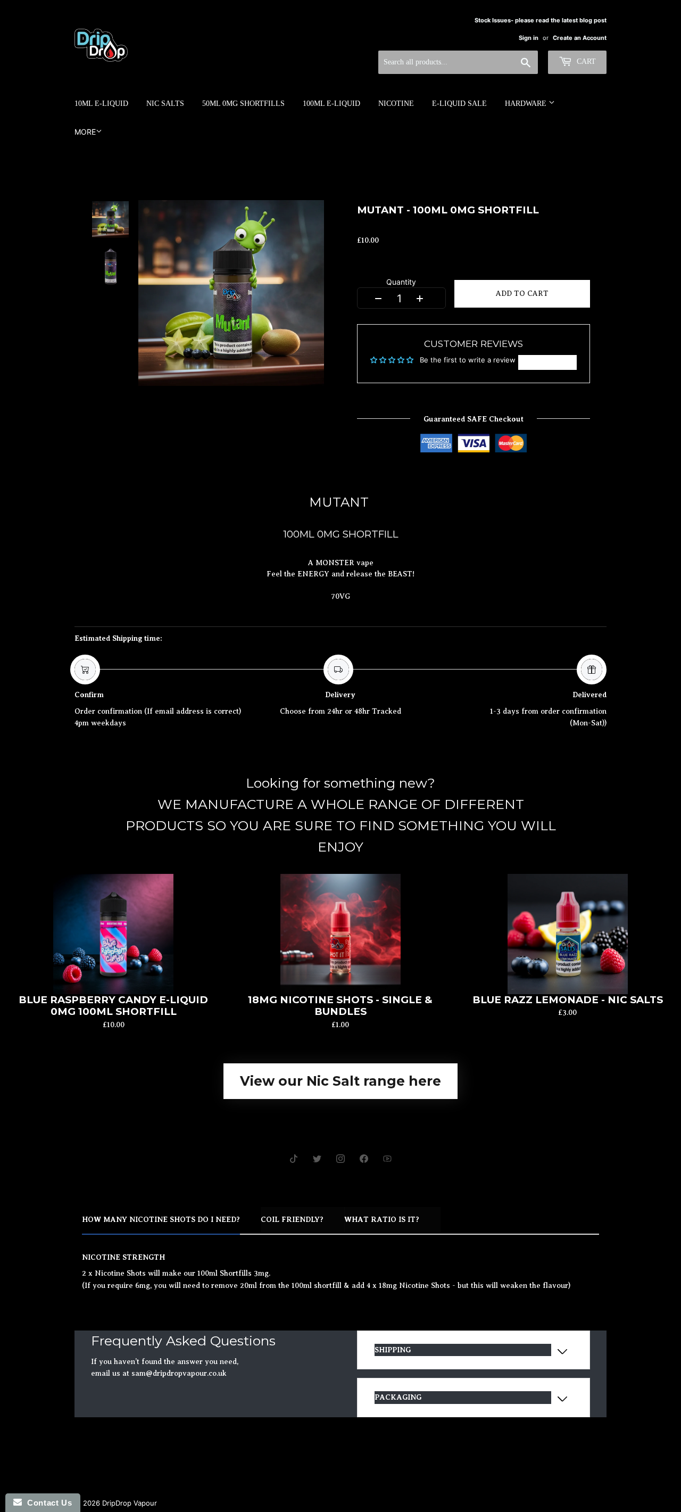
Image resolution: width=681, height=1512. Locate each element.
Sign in (528, 38)
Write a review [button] (547, 362)
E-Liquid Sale (459, 104)
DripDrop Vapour (129, 1503)
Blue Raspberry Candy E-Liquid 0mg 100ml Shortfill (113, 1006)
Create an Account (580, 38)
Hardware (527, 104)
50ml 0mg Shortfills (243, 104)
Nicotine (396, 104)
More (85, 131)
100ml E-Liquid (331, 104)
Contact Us (47, 1502)
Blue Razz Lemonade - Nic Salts (567, 1000)
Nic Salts (165, 104)
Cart (585, 61)
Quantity (401, 283)
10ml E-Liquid (101, 104)
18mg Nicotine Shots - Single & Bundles (340, 1006)
